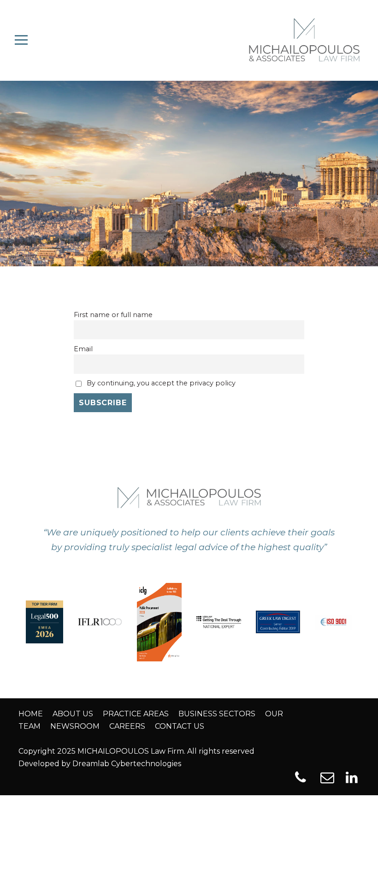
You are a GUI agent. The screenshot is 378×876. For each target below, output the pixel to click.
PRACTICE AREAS (136, 713)
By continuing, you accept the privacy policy (160, 383)
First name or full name (113, 315)
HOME (30, 713)
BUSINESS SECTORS (216, 713)
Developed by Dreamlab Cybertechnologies (99, 763)
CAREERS (127, 726)
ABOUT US (73, 713)
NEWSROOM (75, 726)
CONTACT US (179, 726)
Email (83, 349)
